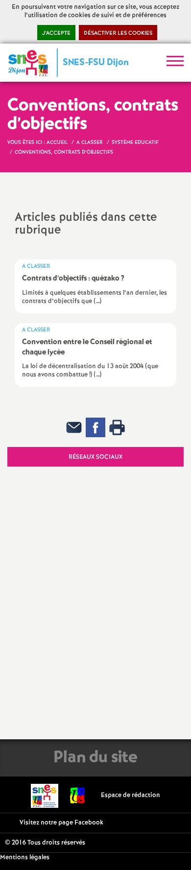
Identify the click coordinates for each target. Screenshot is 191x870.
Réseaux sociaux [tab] (95, 457)
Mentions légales (24, 857)
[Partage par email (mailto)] (74, 427)
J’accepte (56, 33)
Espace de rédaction (130, 795)
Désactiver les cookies (118, 33)
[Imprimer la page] (117, 427)
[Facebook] (95, 427)
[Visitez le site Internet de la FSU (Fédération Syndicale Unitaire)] (78, 795)
